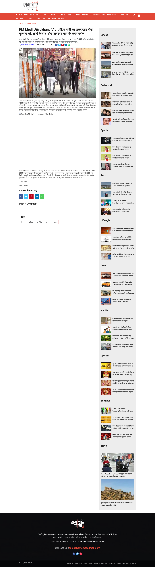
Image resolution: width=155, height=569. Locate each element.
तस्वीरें (44, 18)
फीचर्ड (20, 14)
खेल (62, 14)
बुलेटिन (30, 222)
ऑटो (127, 14)
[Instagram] (81, 553)
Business (105, 400)
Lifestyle (105, 220)
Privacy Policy (78, 563)
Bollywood (106, 85)
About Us (70, 563)
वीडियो (69, 14)
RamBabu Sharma (27, 45)
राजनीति (32, 14)
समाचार (26, 14)
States (21, 23)
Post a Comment (28, 203)
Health (104, 310)
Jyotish (104, 355)
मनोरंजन (53, 14)
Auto (103, 265)
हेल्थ (17, 18)
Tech (103, 175)
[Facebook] (74, 553)
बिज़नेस (78, 14)
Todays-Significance (123, 563)
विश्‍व (37, 14)
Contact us (96, 563)
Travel (104, 445)
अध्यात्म (30, 18)
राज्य (45, 14)
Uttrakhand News (30, 23)
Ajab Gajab (104, 563)
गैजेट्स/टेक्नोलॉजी (111, 14)
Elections (133, 563)
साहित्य (54, 18)
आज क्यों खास (97, 14)
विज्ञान (122, 14)
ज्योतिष (21, 18)
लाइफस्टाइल (85, 14)
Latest (104, 34)
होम (16, 15)
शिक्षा (103, 14)
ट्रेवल (39, 18)
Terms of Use (88, 563)
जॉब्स (49, 18)
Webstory (61, 18)
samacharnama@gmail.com (77, 547)
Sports (104, 130)
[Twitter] (77, 553)
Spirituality (112, 563)
